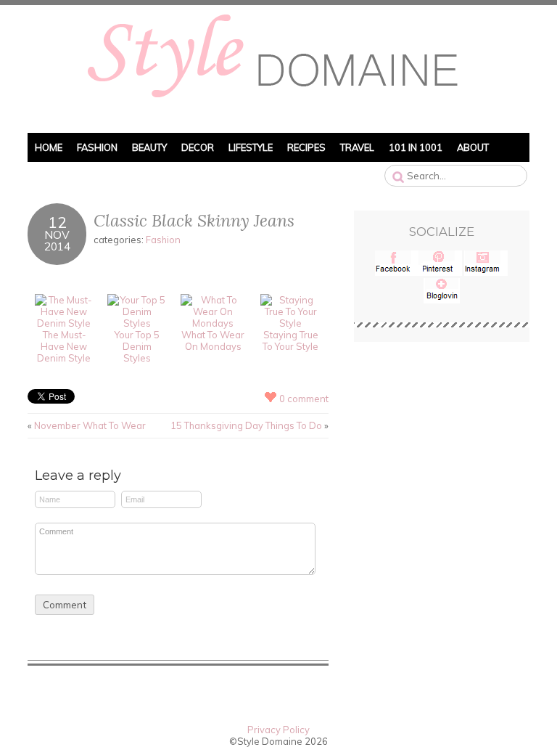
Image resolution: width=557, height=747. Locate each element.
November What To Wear (90, 425)
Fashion (97, 147)
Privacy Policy (278, 729)
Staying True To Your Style (290, 340)
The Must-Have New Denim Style (64, 346)
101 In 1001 (415, 147)
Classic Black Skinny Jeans (194, 220)
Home (48, 147)
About (473, 147)
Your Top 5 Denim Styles (137, 346)
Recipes (306, 147)
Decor (197, 147)
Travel (357, 147)
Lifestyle (250, 147)
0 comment (304, 398)
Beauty (149, 147)
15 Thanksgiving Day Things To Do (246, 425)
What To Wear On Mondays (212, 340)
